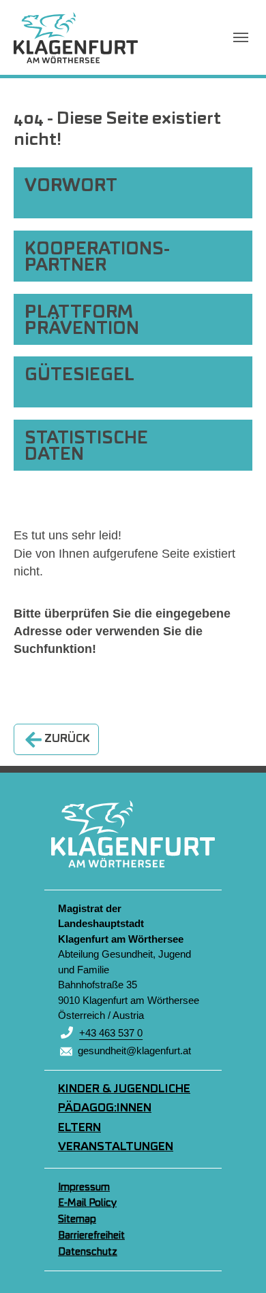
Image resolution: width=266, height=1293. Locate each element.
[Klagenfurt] (76, 37)
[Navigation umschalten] (240, 37)
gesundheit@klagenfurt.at (134, 1050)
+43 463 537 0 (111, 1033)
